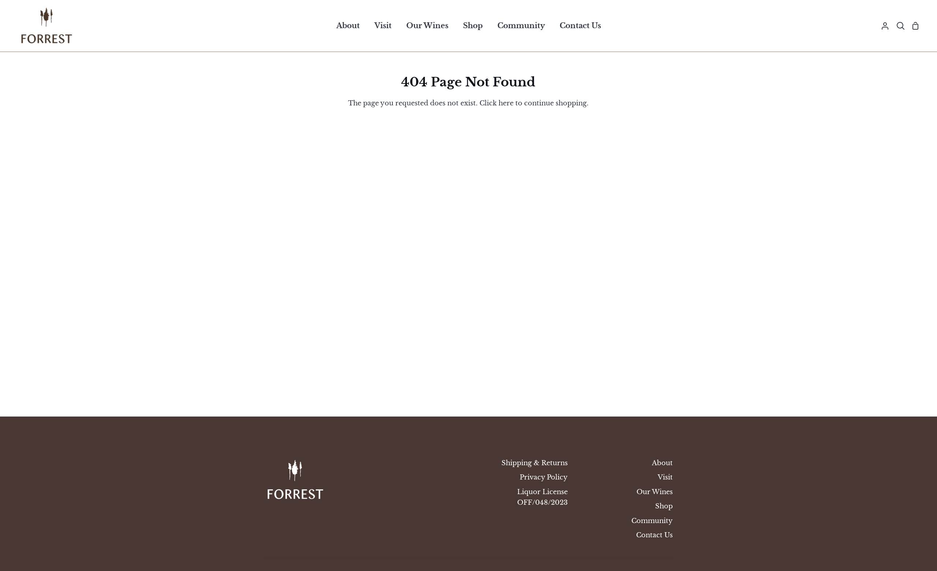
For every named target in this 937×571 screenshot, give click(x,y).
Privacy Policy (544, 477)
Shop (664, 506)
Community (652, 520)
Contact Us (654, 535)
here (506, 103)
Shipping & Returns (534, 463)
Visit (665, 477)
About (662, 463)
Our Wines (655, 492)
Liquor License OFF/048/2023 (542, 497)
